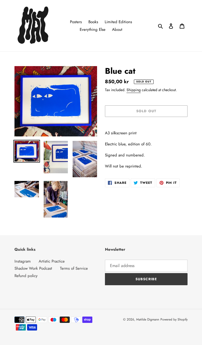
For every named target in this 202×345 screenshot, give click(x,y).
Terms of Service (74, 268)
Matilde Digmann (147, 319)
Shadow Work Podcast (33, 268)
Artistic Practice (52, 261)
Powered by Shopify (174, 319)
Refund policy (26, 276)
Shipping (134, 89)
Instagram (22, 261)
